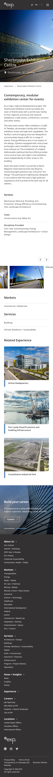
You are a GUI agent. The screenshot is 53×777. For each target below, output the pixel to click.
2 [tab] (21, 528)
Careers (11, 519)
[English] (36, 4)
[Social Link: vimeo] (17, 749)
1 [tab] (9, 528)
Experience (8, 86)
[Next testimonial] (46, 259)
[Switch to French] (42, 4)
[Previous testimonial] (40, 259)
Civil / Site (8, 228)
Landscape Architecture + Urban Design (26, 233)
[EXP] (9, 6)
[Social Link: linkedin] (5, 749)
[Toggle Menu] (47, 5)
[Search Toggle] (32, 5)
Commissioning (21, 228)
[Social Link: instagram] (11, 749)
